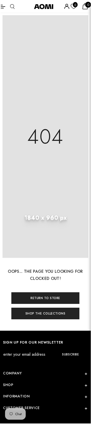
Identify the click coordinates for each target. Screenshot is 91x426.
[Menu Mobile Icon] (3, 6)
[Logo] (45, 6)
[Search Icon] (12, 6)
